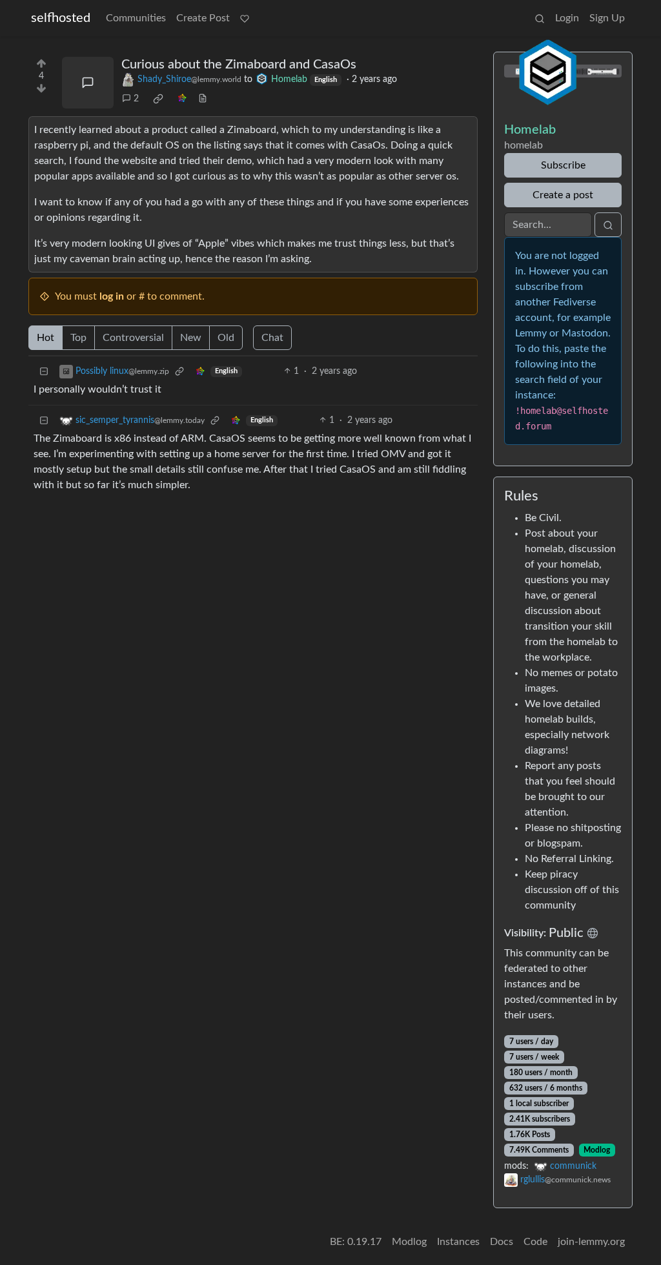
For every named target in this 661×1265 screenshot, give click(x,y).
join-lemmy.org (591, 1242)
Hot (45, 338)
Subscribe (563, 165)
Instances (458, 1242)
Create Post (203, 18)
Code (535, 1242)
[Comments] (88, 82)
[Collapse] (44, 372)
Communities (136, 18)
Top (78, 338)
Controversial (133, 338)
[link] (158, 99)
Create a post (563, 195)
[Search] (539, 18)
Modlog (597, 1150)
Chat (272, 338)
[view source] (202, 99)
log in (111, 296)
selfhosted (60, 18)
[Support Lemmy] (244, 18)
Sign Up (607, 18)
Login (567, 18)
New (190, 338)
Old (226, 338)
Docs (501, 1242)
